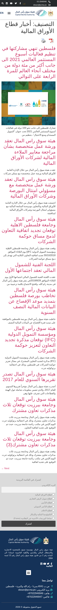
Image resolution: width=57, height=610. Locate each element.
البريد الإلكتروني (49, 485)
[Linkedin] (7, 3)
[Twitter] (16, 3)
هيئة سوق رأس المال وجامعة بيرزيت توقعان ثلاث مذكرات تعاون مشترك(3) (29, 439)
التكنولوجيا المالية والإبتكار (41, 514)
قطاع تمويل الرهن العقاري (40, 498)
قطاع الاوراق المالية (43, 495)
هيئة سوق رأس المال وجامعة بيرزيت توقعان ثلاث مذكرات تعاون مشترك (29, 405)
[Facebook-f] (20, 3)
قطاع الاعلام (47, 510)
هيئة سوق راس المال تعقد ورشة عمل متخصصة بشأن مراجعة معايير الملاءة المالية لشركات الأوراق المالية (30, 152)
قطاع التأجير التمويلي (43, 506)
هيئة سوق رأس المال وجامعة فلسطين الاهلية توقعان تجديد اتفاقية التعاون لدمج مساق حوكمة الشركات (29, 230)
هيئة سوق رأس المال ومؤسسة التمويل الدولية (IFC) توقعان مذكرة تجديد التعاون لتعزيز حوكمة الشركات (30, 339)
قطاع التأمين (46, 502)
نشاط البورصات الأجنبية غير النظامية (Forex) (33, 518)
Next (5, 468)
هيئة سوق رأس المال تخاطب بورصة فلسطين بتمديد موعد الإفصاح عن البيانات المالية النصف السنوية (32, 301)
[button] (3, 3)
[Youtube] (11, 3)
